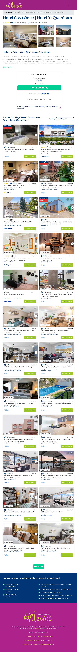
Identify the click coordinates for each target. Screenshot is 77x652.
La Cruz (49, 225)
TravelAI (36, 628)
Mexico (28, 12)
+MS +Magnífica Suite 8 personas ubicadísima (19, 330)
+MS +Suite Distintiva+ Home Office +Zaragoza (19, 367)
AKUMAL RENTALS (46, 636)
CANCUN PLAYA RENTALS (32, 640)
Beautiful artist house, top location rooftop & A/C (19, 512)
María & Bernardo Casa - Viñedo (14, 185)
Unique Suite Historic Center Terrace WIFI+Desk (56, 475)
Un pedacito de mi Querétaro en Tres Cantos (55, 149)
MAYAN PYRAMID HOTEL (46, 644)
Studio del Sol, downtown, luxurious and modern (56, 185)
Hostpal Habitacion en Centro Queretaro (17, 258)
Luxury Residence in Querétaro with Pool (54, 258)
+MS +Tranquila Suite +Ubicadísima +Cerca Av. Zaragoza (56, 585)
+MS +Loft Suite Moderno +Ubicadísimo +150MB (56, 439)
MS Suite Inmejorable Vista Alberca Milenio (18, 475)
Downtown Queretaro (56, 12)
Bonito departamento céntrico (14, 294)
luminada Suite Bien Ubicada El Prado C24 (18, 222)
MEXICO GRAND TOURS (30, 644)
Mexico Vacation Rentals (10, 596)
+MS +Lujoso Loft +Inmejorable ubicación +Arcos (56, 294)
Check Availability (39, 88)
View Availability (30, 156)
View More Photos (11, 45)
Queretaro (35, 12)
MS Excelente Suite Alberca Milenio (52, 512)
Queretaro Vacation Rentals (11, 591)
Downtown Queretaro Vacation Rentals (12, 585)
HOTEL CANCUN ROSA (32, 636)
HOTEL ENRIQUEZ (47, 640)
